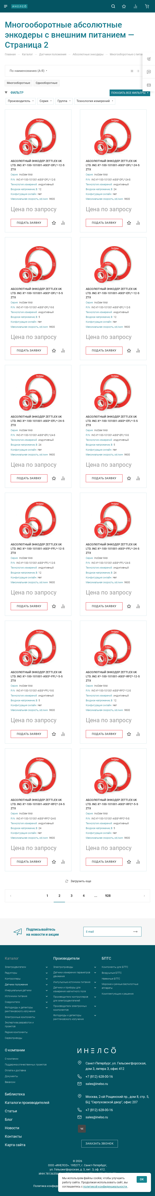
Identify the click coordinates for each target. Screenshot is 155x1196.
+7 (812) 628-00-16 (99, 1077)
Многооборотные (18, 82)
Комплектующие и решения (118, 993)
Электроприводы (63, 967)
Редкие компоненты (16, 1032)
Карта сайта (15, 1145)
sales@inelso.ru (97, 1084)
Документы (11, 1076)
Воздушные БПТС (112, 972)
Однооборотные (46, 82)
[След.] (140, 896)
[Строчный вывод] (138, 71)
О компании (15, 1050)
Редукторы (11, 972)
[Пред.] (14, 896)
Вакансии (10, 1082)
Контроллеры (13, 978)
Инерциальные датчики (18, 990)
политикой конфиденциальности (105, 1186)
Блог (9, 1119)
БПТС (106, 958)
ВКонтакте (82, 1129)
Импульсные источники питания (71, 982)
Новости (12, 1128)
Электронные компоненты (20, 1017)
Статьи (11, 1111)
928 (108, 896)
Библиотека (15, 1094)
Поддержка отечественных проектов (26, 1064)
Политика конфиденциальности (54, 1186)
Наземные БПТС (111, 978)
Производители (66, 958)
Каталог (12, 958)
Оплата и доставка (15, 1070)
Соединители (12, 1002)
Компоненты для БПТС (115, 967)
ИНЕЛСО (19, 6)
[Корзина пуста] (147, 6)
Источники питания (16, 996)
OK (142, 1179)
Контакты (13, 1136)
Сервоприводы (13, 1038)
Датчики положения (16, 984)
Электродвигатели (15, 967)
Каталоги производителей (27, 1102)
